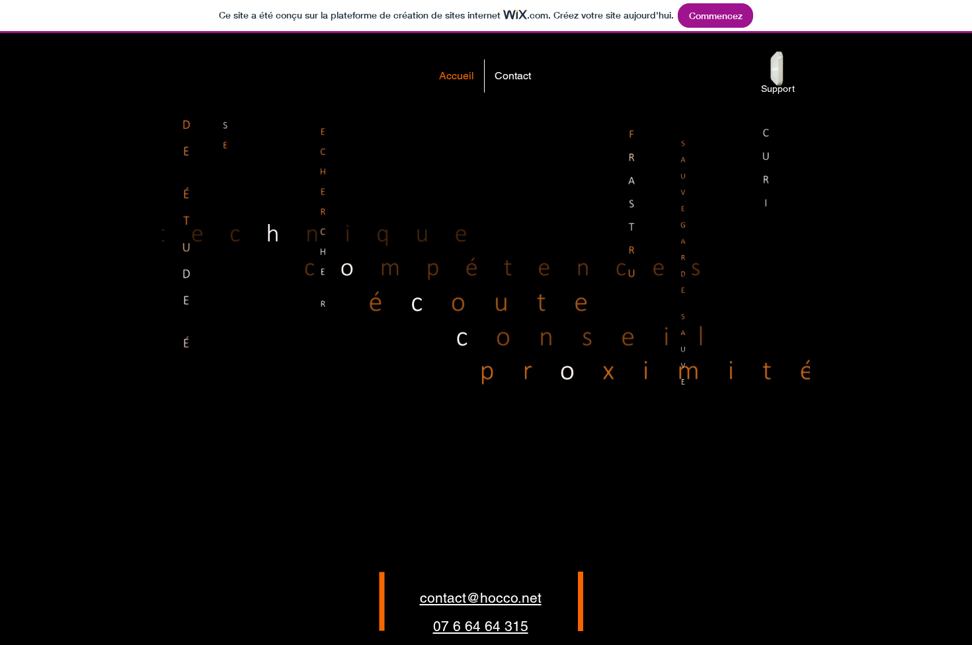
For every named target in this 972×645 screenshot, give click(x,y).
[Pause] (179, 475)
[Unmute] (201, 475)
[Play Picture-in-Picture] (769, 475)
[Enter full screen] (792, 475)
